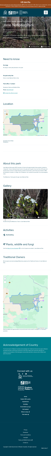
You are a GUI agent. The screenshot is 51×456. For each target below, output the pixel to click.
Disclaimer (25, 432)
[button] (5, 111)
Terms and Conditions (25, 435)
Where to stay (24, 412)
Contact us (25, 442)
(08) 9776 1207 (10, 89)
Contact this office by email (11, 93)
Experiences (25, 401)
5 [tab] (9, 220)
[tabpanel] (25, 204)
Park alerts (25, 414)
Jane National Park (7, 221)
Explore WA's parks (25, 399)
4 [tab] (7, 220)
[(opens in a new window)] (5, 14)
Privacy (25, 430)
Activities (25, 404)
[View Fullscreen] (5, 282)
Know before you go (25, 406)
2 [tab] (5, 220)
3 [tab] (6, 220)
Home (4, 21)
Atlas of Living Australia (12, 248)
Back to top (44, 448)
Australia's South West (11, 21)
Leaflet (38, 135)
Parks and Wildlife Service (24, 440)
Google (46, 135)
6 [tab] (10, 220)
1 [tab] (4, 220)
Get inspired (25, 409)
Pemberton (19, 21)
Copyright (25, 437)
